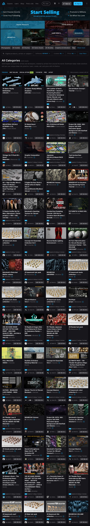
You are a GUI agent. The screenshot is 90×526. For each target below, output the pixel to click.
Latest (51, 72)
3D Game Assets (37, 48)
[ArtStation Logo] (3, 3)
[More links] (87, 3)
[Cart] (55, 3)
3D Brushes (26, 48)
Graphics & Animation (62, 48)
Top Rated (39, 72)
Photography (5, 48)
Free (45, 72)
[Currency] (59, 3)
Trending (5, 72)
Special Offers (26, 72)
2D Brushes (49, 48)
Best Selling (14, 72)
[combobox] (46, 3)
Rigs (73, 48)
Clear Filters (82, 53)
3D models (16, 48)
